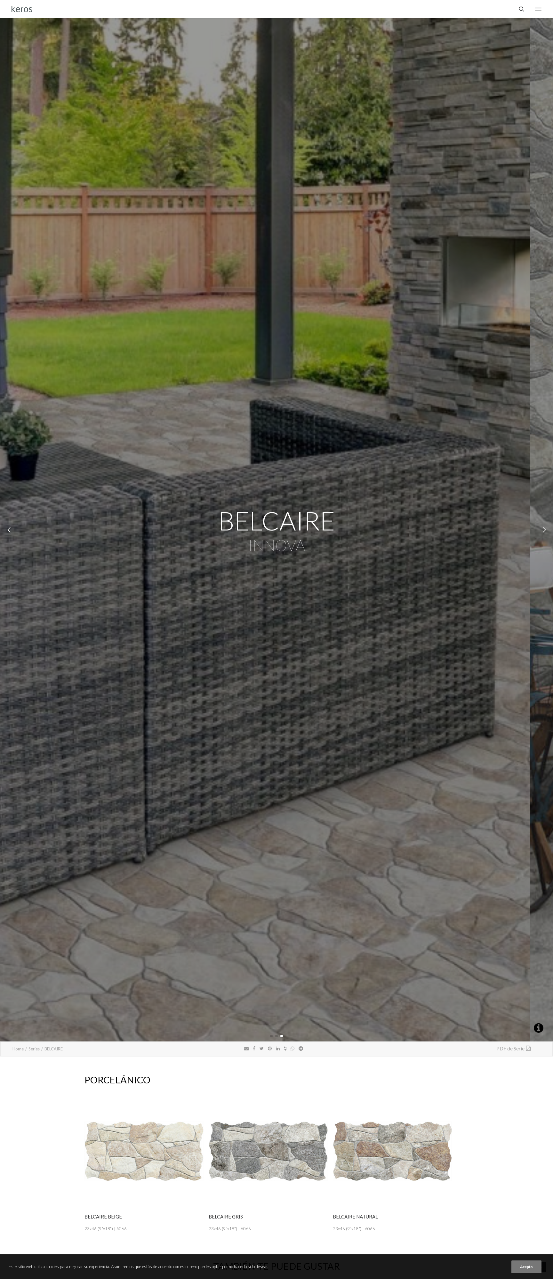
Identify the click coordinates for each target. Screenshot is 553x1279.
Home (18, 1048)
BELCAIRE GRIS (226, 1216)
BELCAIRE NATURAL (355, 1216)
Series (34, 1048)
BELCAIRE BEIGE (103, 1216)
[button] (271, 1036)
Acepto (526, 1266)
